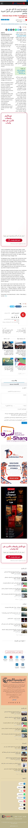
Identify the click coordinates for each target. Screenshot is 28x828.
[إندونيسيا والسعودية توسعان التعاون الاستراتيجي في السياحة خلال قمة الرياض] (24, 759)
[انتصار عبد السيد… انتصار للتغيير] (24, 620)
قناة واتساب (20, 794)
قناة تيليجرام (20, 797)
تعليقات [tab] (13, 381)
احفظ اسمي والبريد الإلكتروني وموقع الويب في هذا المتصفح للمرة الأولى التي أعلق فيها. (16, 414)
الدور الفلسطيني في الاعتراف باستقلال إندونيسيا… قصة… (13, 578)
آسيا (5, 19)
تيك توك (21, 808)
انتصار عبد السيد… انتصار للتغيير (14, 618)
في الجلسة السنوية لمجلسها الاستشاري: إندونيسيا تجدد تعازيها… (12, 572)
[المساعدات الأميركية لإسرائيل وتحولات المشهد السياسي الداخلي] (24, 631)
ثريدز (22, 804)
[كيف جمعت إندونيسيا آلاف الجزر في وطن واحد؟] (24, 614)
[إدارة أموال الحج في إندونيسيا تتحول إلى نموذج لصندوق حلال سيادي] (7, 361)
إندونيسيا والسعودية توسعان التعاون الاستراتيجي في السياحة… (13, 758)
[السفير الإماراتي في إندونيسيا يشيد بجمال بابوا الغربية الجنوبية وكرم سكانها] (24, 765)
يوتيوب (21, 790)
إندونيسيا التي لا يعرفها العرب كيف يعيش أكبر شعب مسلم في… (11, 624)
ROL (6, 296)
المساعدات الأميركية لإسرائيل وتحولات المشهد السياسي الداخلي (11, 630)
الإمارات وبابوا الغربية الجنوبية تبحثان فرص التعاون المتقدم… (12, 769)
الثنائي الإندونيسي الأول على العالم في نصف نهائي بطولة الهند (7, 331)
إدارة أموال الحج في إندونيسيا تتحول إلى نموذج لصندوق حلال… (11, 589)
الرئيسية (24, 816)
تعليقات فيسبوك (13, 384)
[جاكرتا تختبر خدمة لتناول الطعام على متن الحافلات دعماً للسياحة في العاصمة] (24, 748)
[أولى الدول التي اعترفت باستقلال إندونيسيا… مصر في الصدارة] (20, 361)
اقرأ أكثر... (14, 700)
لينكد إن (21, 783)
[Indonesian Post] (7, 816)
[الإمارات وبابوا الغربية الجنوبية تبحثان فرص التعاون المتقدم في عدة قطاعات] (24, 770)
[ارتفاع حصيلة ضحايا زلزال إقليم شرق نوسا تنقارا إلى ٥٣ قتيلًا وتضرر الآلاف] (24, 596)
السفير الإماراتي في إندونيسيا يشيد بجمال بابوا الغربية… (11, 764)
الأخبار (8, 19)
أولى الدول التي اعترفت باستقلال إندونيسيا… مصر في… (12, 583)
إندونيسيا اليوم (12, 826)
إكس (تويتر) (20, 787)
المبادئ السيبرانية (18, 819)
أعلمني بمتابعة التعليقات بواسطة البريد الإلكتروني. (15, 417)
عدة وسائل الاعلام (9, 819)
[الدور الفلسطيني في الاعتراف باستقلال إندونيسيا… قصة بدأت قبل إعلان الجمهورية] (7, 345)
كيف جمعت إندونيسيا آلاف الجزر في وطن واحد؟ (11, 613)
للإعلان (16, 816)
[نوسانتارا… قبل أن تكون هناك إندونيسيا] (24, 609)
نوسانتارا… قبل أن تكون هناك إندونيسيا (13, 607)
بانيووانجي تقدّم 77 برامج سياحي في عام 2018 (21, 71)
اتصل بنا (20, 816)
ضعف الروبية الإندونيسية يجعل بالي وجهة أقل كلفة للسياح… (11, 752)
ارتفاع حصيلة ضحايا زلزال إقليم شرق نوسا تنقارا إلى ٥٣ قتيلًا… (11, 594)
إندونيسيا (2, 19)
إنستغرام (21, 801)
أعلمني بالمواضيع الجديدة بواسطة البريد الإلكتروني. (15, 420)
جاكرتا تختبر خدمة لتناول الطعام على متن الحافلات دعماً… (12, 747)
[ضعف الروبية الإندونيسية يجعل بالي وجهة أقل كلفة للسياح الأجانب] (24, 754)
